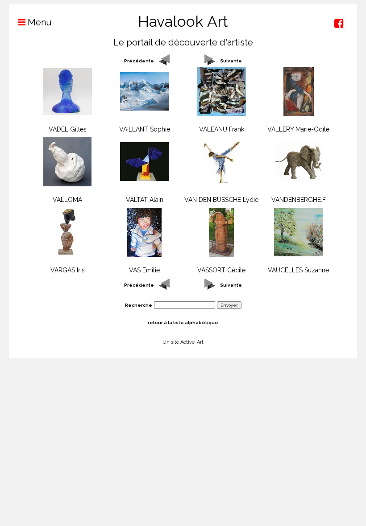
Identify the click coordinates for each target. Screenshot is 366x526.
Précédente (139, 60)
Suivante (231, 60)
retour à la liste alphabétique (183, 322)
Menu (38, 22)
